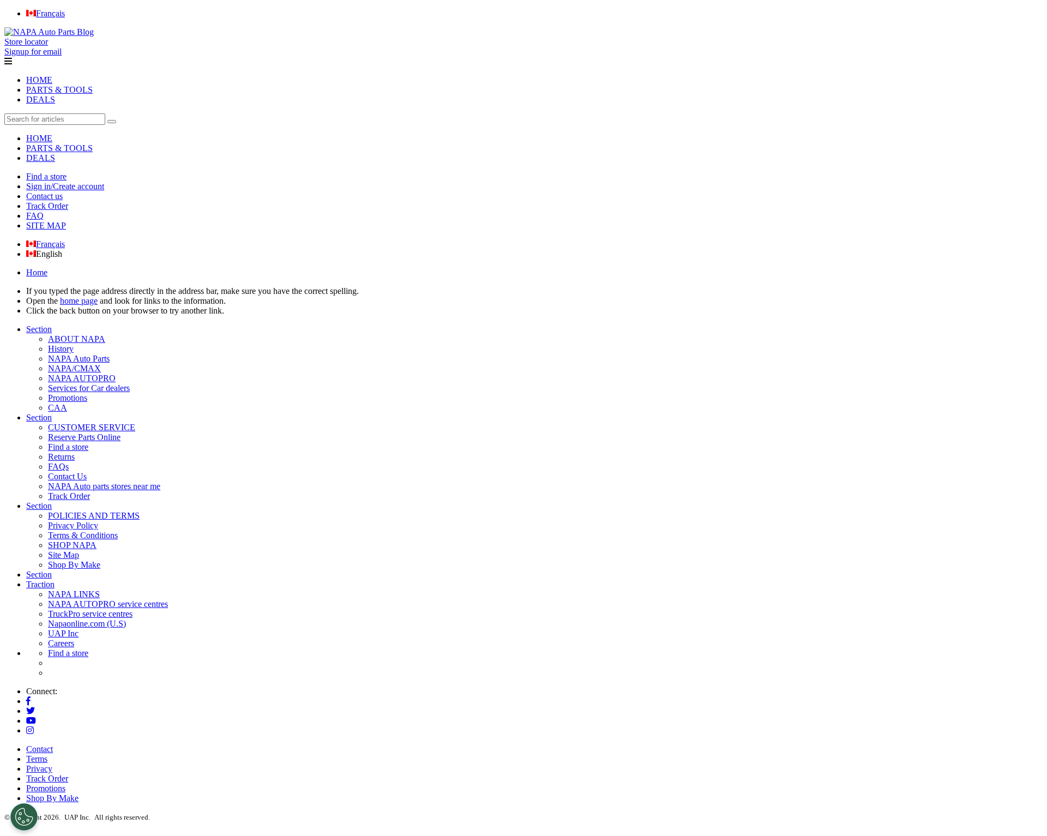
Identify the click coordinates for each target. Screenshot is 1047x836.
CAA (57, 407)
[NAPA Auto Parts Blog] (49, 32)
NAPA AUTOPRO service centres (108, 604)
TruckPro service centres (90, 613)
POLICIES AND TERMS (94, 515)
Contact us (44, 196)
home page (79, 300)
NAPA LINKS (74, 594)
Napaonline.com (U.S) (87, 623)
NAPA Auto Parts (79, 358)
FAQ (35, 215)
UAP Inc (63, 633)
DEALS (40, 99)
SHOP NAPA (72, 545)
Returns (61, 456)
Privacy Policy (73, 525)
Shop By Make (74, 564)
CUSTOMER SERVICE (91, 427)
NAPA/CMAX (74, 368)
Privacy (39, 768)
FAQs (58, 466)
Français (50, 244)
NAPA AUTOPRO (82, 378)
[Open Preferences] (24, 817)
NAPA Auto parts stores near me (104, 486)
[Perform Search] (111, 121)
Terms (36, 758)
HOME (39, 80)
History (61, 348)
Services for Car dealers (89, 388)
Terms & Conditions (83, 535)
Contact (39, 749)
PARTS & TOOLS (59, 89)
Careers (61, 643)
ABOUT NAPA (76, 339)
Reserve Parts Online (84, 437)
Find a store (46, 176)
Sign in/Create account (65, 186)
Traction (40, 584)
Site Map (63, 555)
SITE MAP (46, 225)
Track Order (47, 205)
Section (39, 329)
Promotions (67, 397)
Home (36, 272)
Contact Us (67, 476)
